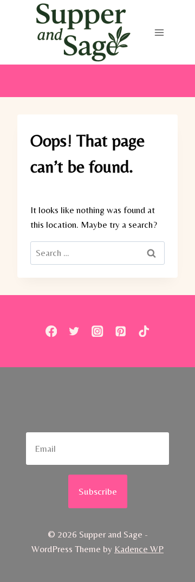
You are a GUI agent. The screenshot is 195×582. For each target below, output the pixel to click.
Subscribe (98, 491)
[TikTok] (143, 331)
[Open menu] (159, 32)
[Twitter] (74, 331)
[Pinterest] (120, 331)
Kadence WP (139, 548)
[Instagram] (97, 331)
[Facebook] (51, 331)
